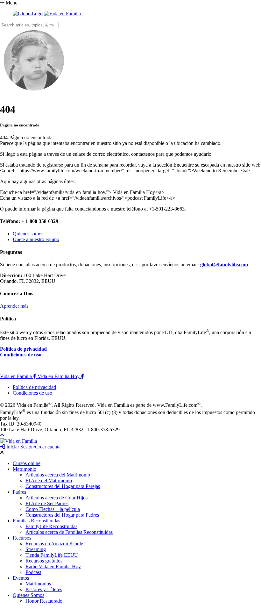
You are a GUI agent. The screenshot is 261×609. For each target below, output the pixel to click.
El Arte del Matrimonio (48, 480)
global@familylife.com (224, 264)
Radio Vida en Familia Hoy (53, 566)
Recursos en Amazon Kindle (54, 543)
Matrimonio (24, 469)
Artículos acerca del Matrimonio (57, 474)
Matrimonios (38, 583)
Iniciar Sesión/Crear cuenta (32, 446)
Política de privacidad (23, 349)
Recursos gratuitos (43, 560)
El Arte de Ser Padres (46, 503)
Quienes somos (28, 233)
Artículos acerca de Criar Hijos (56, 497)
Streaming (35, 549)
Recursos (22, 538)
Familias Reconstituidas (36, 520)
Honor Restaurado (43, 601)
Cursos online (26, 463)
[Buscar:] (29, 24)
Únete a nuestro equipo (36, 239)
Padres (19, 492)
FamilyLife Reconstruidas (51, 526)
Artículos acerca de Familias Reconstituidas (69, 532)
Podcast (33, 572)
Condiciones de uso (20, 354)
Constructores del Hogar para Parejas (62, 486)
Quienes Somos (28, 595)
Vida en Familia (19, 376)
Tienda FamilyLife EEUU (51, 555)
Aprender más (14, 306)
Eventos (21, 578)
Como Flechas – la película (52, 509)
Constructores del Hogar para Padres (62, 515)
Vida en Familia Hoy (61, 376)
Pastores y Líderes (43, 589)
